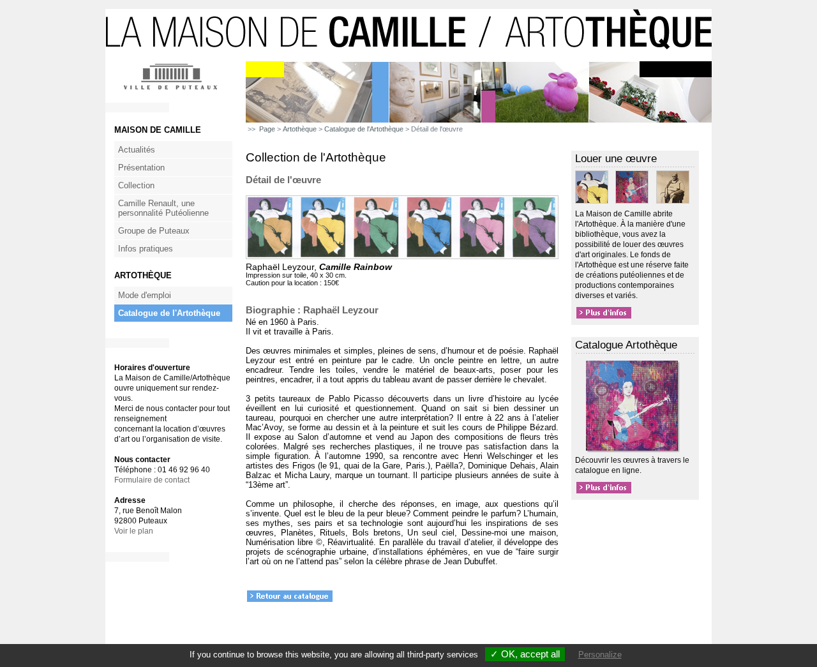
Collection (136, 185)
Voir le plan (133, 531)
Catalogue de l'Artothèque (169, 313)
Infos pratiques (145, 248)
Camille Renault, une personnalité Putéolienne (163, 208)
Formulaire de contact (152, 480)
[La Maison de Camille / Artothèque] (408, 58)
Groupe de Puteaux (154, 231)
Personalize (600, 654)
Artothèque (300, 129)
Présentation (141, 167)
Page (267, 129)
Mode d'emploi (144, 295)
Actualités (136, 149)
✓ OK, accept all (525, 653)
